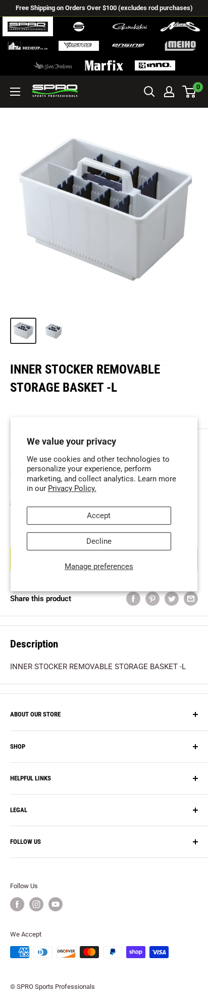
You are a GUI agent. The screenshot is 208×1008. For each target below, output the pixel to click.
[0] (189, 92)
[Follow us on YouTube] (55, 904)
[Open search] (149, 91)
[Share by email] (191, 598)
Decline (99, 541)
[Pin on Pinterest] (152, 598)
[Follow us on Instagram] (36, 904)
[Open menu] (15, 92)
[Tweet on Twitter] (172, 598)
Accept (99, 515)
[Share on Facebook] (133, 598)
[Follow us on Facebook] (17, 904)
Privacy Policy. (72, 488)
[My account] (169, 91)
